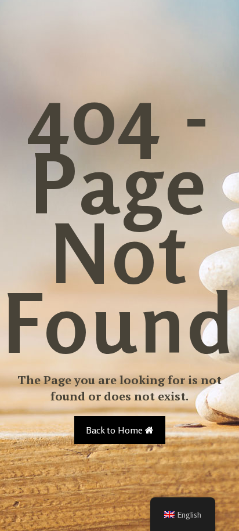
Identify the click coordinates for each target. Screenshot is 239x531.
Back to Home (115, 430)
